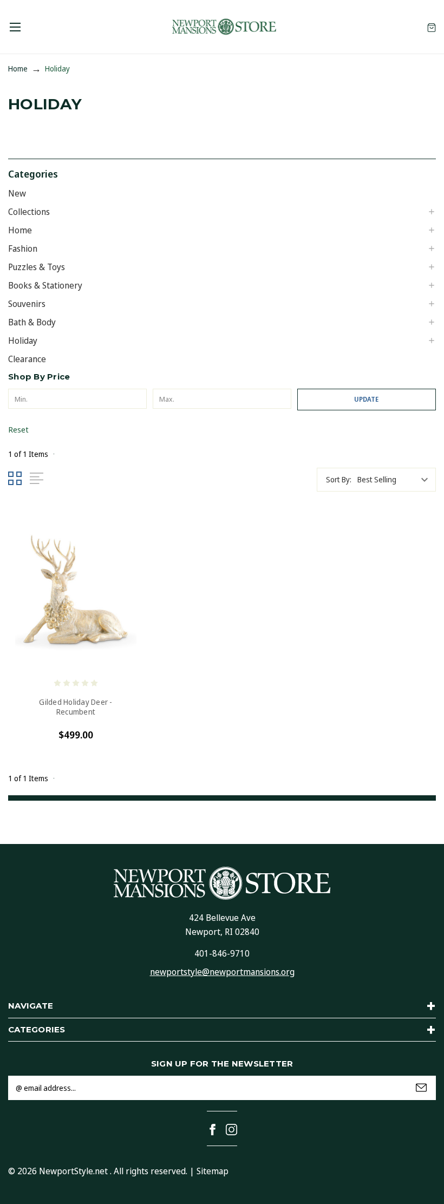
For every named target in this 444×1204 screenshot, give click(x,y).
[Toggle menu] (15, 27)
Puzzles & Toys (36, 267)
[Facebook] (212, 1129)
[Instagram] (231, 1129)
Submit (421, 1087)
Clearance (27, 359)
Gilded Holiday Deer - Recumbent (75, 707)
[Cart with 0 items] (431, 26)
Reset (18, 429)
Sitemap (212, 1171)
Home (20, 230)
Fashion (22, 248)
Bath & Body (32, 322)
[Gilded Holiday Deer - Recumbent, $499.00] (75, 593)
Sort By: (338, 479)
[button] (222, 173)
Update (366, 399)
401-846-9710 (222, 953)
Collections (29, 212)
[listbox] (395, 479)
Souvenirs (26, 304)
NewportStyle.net (73, 1171)
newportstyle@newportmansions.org (222, 972)
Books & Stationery (45, 285)
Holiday (22, 340)
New (17, 193)
